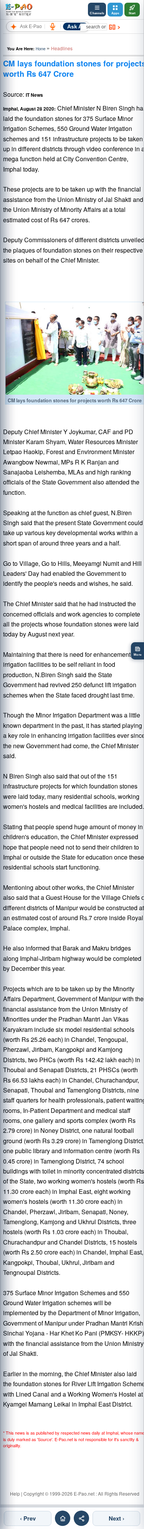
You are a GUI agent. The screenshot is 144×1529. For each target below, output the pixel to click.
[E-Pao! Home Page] (18, 9)
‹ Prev (28, 1518)
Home (40, 48)
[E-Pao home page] (62, 1518)
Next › (116, 1518)
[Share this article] (81, 1518)
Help (15, 1493)
